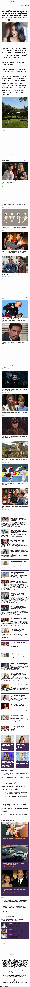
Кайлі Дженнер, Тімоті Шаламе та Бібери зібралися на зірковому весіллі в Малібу (19, 686)
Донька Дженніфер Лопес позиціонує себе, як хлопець (18, 930)
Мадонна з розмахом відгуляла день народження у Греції (19, 664)
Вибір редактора (7, 820)
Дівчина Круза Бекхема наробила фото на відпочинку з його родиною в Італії (18, 717)
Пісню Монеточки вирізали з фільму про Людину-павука (14, 839)
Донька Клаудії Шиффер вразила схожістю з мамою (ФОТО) (17, 594)
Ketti (9, 526)
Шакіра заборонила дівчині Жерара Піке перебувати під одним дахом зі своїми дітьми (7, 763)
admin (9, 536)
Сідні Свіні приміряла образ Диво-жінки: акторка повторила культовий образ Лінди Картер (18, 644)
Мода (18, 557)
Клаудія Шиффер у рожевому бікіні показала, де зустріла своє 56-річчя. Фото (18, 563)
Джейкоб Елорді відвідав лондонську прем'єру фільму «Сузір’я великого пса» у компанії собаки (18, 608)
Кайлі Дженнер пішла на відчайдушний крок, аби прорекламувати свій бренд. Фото (18, 706)
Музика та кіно (19, 536)
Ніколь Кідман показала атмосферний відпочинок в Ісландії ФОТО (18, 675)
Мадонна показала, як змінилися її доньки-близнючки (19, 582)
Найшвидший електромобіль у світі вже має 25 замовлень (13, 864)
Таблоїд (3, 17)
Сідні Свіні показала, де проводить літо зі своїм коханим (17, 728)
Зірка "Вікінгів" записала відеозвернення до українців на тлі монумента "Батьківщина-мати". (19, 631)
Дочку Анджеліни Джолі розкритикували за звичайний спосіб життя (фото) (17, 925)
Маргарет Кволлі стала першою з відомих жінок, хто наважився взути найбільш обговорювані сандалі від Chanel (19, 552)
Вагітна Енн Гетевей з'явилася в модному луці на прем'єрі (22, 763)
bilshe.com (13, 957)
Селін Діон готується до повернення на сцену (16, 654)
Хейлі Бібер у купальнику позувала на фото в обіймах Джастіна (18, 519)
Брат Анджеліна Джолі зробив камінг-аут (14, 889)
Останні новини (7, 771)
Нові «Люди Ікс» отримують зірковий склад (18, 619)
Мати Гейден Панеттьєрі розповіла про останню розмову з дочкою (17, 541)
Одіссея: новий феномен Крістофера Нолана (17, 573)
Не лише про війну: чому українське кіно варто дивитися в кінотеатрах (19, 531)
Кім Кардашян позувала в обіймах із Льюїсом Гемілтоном (18, 696)
